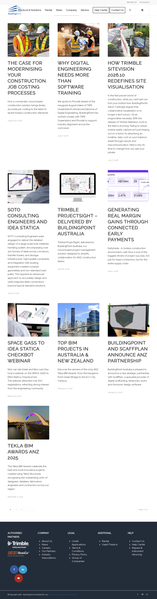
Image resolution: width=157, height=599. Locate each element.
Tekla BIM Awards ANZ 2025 (23, 451)
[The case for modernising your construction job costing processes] (28, 40)
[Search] (130, 10)
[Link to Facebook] (14, 569)
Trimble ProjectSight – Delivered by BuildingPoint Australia (78, 221)
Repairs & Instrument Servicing (137, 551)
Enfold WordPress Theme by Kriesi (63, 595)
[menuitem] (143, 2)
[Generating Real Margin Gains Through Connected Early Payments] (128, 187)
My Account (144, 2)
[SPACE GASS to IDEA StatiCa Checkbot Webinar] (28, 320)
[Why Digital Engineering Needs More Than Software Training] (78, 40)
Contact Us (138, 541)
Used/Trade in (110, 544)
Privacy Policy (79, 554)
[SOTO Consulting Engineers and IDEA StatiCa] (28, 187)
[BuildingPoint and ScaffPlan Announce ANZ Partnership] (128, 320)
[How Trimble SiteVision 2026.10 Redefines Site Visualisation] (128, 40)
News (45, 544)
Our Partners (48, 551)
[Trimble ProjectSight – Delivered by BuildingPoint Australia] (78, 187)
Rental (105, 541)
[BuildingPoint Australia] (15, 10)
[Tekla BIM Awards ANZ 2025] (28, 422)
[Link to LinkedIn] (23, 569)
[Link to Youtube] (18, 578)
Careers (46, 548)
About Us (47, 541)
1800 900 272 (132, 2)
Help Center (138, 544)
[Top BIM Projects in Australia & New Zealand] (78, 320)
